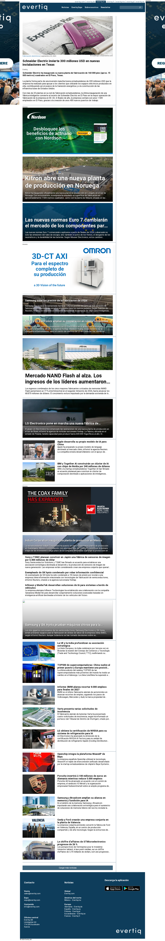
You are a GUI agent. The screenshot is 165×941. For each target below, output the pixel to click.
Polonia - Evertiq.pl (72, 911)
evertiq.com (80, 2)
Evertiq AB (34, 7)
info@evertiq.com (31, 907)
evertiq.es (101, 2)
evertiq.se (140, 2)
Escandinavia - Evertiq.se (74, 913)
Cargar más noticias (68, 868)
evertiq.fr (110, 2)
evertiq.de (91, 2)
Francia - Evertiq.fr (72, 916)
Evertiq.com (69, 893)
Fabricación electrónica (31, 56)
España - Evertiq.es (72, 909)
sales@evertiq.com (32, 893)
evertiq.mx (120, 2)
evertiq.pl (130, 2)
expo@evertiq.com (32, 900)
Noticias (65, 7)
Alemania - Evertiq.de (73, 907)
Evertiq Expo (77, 7)
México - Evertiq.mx (72, 900)
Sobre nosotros (91, 7)
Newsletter (105, 7)
